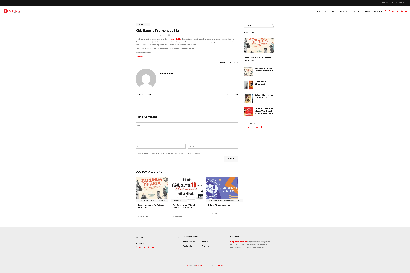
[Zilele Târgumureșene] (222, 189)
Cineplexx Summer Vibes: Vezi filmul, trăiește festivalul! (264, 111)
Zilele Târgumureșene (219, 205)
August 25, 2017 (152, 35)
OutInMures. (200, 266)
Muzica (151, 200)
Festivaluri (224, 200)
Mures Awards (189, 241)
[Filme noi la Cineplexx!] (248, 85)
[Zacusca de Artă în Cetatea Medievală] (152, 189)
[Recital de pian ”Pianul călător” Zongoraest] (187, 189)
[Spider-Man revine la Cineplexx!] (248, 98)
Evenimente (143, 24)
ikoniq (220, 266)
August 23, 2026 (143, 216)
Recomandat (160, 200)
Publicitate (187, 246)
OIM (188, 266)
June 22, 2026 (177, 216)
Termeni (205, 246)
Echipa (205, 241)
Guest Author (141, 35)
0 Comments (174, 35)
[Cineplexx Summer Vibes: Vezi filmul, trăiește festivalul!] (248, 111)
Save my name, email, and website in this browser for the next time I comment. (169, 154)
